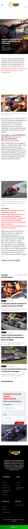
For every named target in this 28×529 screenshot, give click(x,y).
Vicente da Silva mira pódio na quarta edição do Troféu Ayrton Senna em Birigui (12, 337)
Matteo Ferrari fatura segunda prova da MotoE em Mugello (13, 227)
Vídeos (18, 485)
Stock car (4, 495)
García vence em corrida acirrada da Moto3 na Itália (13, 223)
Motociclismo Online (20, 488)
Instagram (6, 141)
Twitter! (16, 141)
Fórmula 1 (5, 485)
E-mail (5, 414)
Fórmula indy (5, 487)
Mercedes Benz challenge (6, 491)
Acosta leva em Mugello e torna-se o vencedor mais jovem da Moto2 (13, 219)
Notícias (4, 482)
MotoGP (4, 36)
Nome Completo (7, 404)
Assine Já (14, 527)
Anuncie (4, 509)
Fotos (18, 482)
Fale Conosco (6, 512)
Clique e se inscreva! (14, 137)
